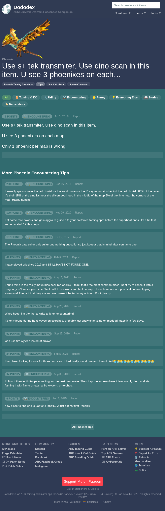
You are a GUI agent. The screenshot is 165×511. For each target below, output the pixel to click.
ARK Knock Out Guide (82, 453)
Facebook (41, 457)
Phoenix (7, 59)
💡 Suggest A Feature (148, 449)
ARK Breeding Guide (81, 457)
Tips (40, 84)
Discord (40, 449)
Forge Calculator (12, 453)
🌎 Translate (142, 465)
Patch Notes (13, 457)
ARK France (113, 457)
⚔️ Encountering (36, 116)
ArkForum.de (114, 461)
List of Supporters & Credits (82, 488)
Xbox (93, 494)
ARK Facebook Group (48, 461)
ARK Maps (8, 449)
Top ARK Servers (112, 453)
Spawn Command (78, 84)
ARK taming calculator (34, 494)
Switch (108, 494)
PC (87, 494)
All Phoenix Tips (82, 427)
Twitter (39, 453)
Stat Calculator (56, 84)
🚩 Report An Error (146, 453)
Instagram (41, 466)
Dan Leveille (125, 494)
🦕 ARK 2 (140, 470)
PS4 (100, 494)
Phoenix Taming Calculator (18, 84)
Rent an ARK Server (113, 449)
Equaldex (92, 502)
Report (77, 116)
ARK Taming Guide (80, 449)
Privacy (82, 497)
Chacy (107, 502)
